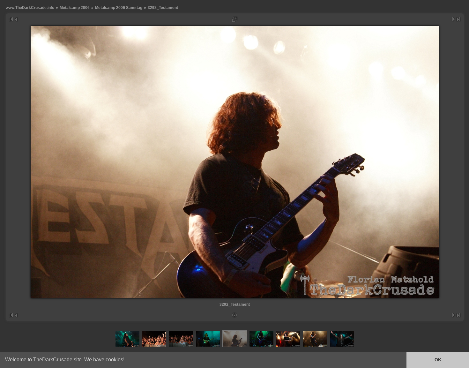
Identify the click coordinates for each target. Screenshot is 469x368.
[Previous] (15, 19)
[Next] (453, 19)
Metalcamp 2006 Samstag (118, 7)
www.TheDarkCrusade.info (30, 7)
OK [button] (438, 359)
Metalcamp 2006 (75, 7)
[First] (11, 19)
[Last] (458, 19)
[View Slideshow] (235, 19)
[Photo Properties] (235, 315)
